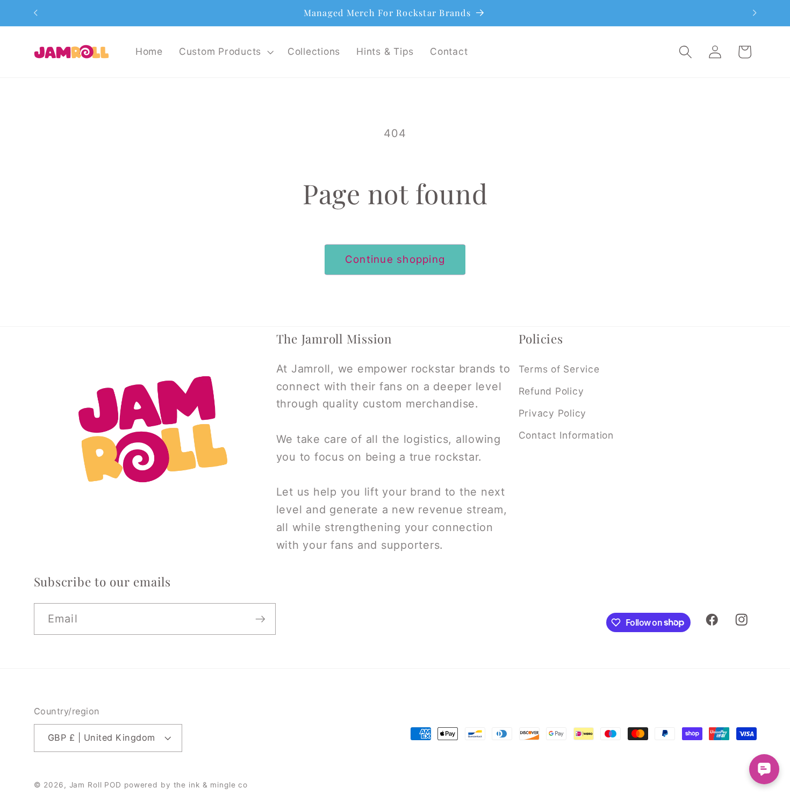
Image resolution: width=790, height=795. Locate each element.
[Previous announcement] (35, 13)
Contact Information (566, 435)
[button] (225, 52)
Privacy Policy (553, 413)
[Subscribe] (260, 618)
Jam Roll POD (95, 784)
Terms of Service (559, 369)
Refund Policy (551, 391)
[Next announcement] (754, 13)
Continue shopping (395, 259)
